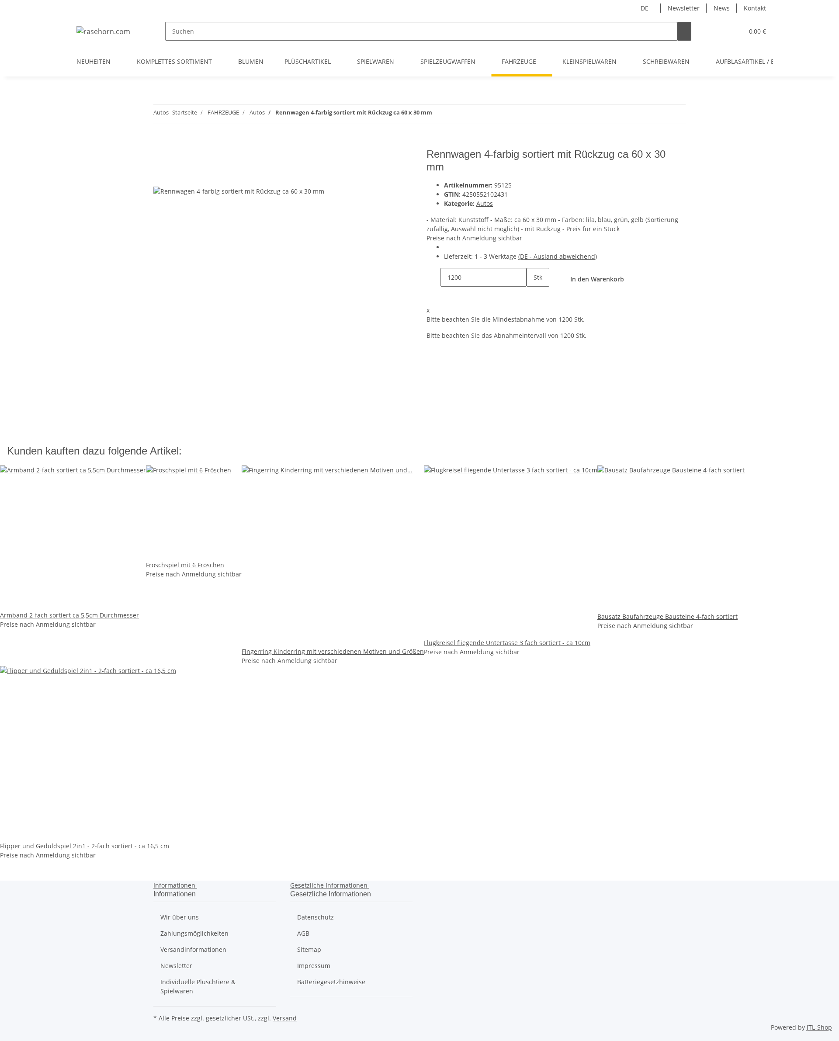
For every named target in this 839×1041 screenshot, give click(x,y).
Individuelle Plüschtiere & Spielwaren (198, 986)
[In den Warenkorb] (160, 143)
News (722, 8)
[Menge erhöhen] (534, 296)
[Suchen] (684, 31)
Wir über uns (179, 917)
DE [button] (645, 8)
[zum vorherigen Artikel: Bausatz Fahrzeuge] (455, 114)
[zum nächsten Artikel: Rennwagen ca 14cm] (439, 114)
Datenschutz (315, 917)
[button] (719, 31)
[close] (160, 157)
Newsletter (684, 8)
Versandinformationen (193, 949)
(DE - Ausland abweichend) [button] (557, 256)
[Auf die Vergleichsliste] (160, 176)
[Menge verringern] (433, 277)
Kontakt (755, 8)
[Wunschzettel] (733, 31)
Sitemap (309, 949)
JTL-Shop (819, 1027)
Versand (285, 1018)
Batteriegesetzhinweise (331, 982)
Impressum (313, 965)
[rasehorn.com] (103, 31)
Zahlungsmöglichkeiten (194, 933)
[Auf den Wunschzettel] (176, 176)
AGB (303, 933)
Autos (484, 203)
